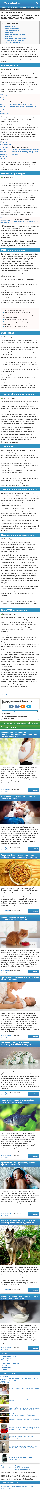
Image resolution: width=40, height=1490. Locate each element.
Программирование (8, 1356)
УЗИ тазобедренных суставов (15, 34)
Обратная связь (6, 1467)
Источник (4, 694)
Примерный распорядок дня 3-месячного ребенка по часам (20, 979)
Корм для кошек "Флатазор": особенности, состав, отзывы (14, 918)
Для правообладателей (22, 1469)
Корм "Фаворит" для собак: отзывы (26, 221)
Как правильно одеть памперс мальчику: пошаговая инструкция (17, 1043)
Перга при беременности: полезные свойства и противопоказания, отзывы (19, 856)
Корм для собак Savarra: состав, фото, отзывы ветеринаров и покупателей (24, 105)
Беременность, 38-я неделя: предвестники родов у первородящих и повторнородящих (19, 734)
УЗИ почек (8, 36)
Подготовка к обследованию (14, 40)
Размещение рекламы (22, 1467)
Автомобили (6, 1361)
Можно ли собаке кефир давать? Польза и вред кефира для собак (19, 1297)
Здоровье (4, 1365)
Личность (4, 1369)
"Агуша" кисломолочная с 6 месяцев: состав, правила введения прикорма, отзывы (25, 152)
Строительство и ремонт (10, 1363)
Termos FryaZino (12, 3)
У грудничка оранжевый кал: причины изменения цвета (19, 797)
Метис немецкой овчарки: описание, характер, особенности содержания (18, 1221)
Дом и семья (4, 791)
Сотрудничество (20, 1466)
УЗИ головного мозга (12, 30)
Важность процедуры (12, 28)
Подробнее (33, 790)
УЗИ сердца (9, 32)
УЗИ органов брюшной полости (15, 38)
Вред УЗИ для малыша (12, 42)
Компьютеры (6, 1367)
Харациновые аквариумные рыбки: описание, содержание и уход (17, 1101)
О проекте (4, 1466)
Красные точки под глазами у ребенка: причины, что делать (19, 1163)
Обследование (10, 26)
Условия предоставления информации (14, 1486)
